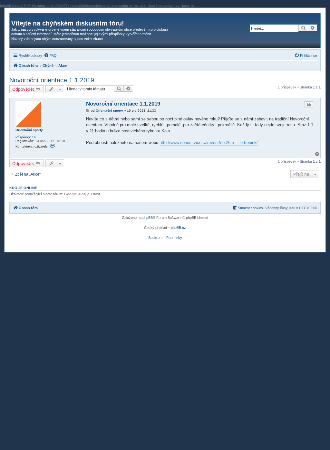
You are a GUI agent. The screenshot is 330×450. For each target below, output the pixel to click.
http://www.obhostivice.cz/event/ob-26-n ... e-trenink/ (209, 142)
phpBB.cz (178, 228)
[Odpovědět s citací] (309, 104)
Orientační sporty (29, 130)
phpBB (147, 218)
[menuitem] (50, 55)
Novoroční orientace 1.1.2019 (51, 80)
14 (34, 137)
